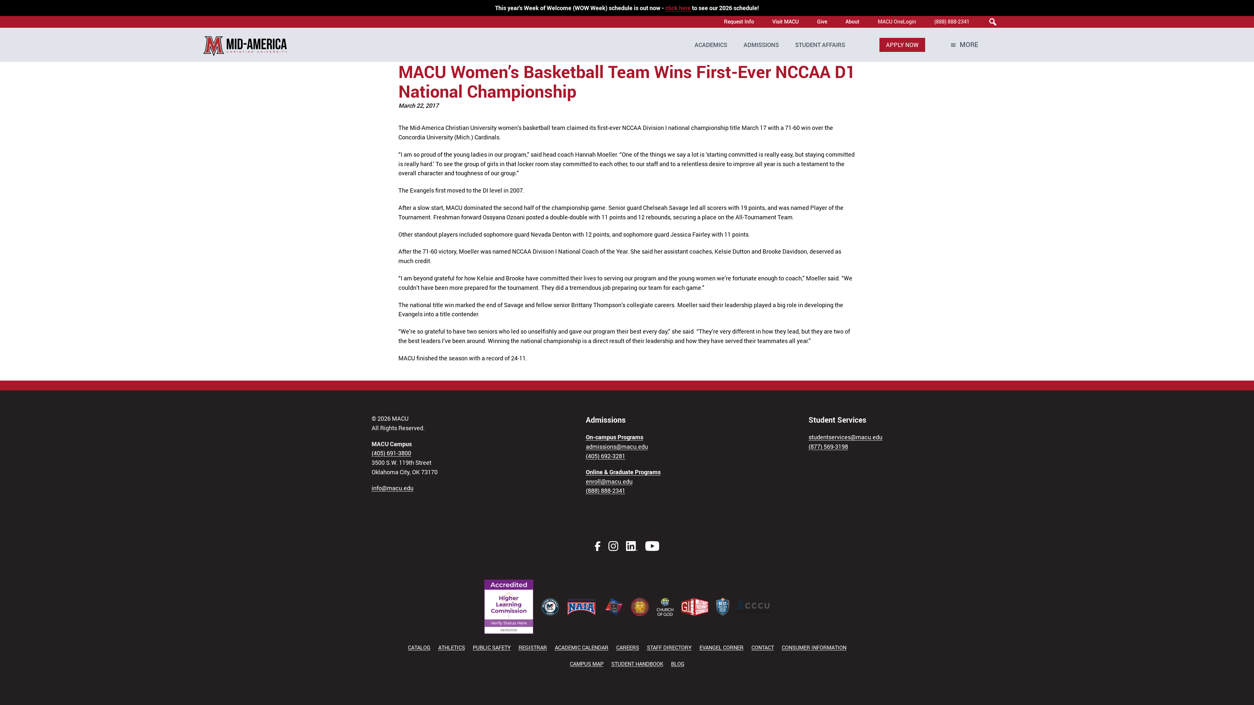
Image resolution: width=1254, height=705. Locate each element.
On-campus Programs (614, 437)
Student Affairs (820, 45)
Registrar (533, 647)
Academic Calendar (581, 647)
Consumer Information (814, 647)
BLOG (677, 663)
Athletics (451, 647)
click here (678, 8)
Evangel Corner (721, 647)
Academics (711, 45)
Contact (762, 647)
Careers (627, 647)
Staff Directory (669, 647)
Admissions (761, 45)
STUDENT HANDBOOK (637, 663)
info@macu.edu (392, 488)
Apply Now (902, 45)
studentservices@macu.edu (845, 437)
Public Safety (492, 647)
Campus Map (586, 663)
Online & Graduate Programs (623, 472)
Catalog (419, 647)
